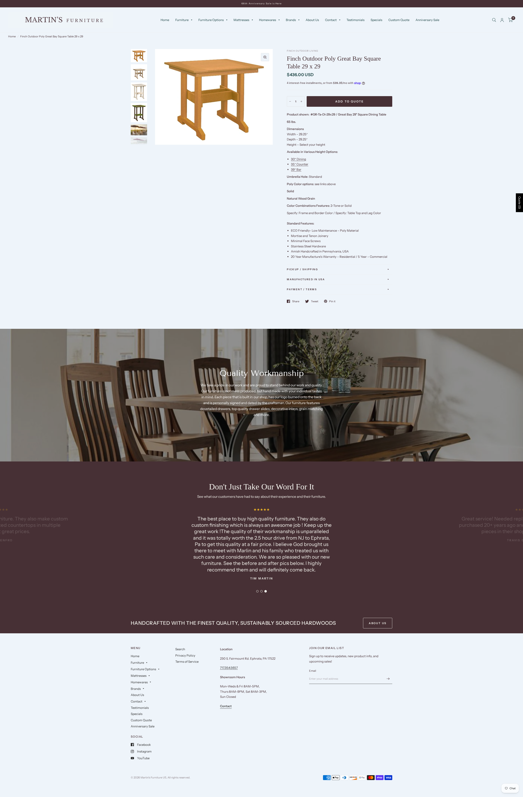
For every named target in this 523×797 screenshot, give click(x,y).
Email (312, 670)
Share (295, 301)
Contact (331, 20)
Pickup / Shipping (302, 269)
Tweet (314, 301)
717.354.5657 (229, 668)
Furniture (182, 20)
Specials (376, 20)
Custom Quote (398, 20)
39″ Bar (296, 169)
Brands (291, 20)
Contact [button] (226, 706)
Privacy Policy (185, 655)
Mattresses (241, 20)
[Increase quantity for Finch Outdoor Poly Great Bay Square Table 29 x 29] (301, 101)
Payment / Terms (302, 289)
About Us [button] (378, 623)
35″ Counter (299, 164)
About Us (312, 20)
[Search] (494, 20)
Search (180, 649)
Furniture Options (211, 20)
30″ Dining (298, 159)
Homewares (267, 20)
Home (165, 20)
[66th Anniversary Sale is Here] (261, 4)
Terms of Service (187, 662)
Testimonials (355, 20)
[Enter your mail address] (388, 678)
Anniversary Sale (427, 20)
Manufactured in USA (306, 279)
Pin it (332, 301)
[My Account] (502, 20)
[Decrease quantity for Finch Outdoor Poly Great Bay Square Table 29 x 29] (290, 101)
